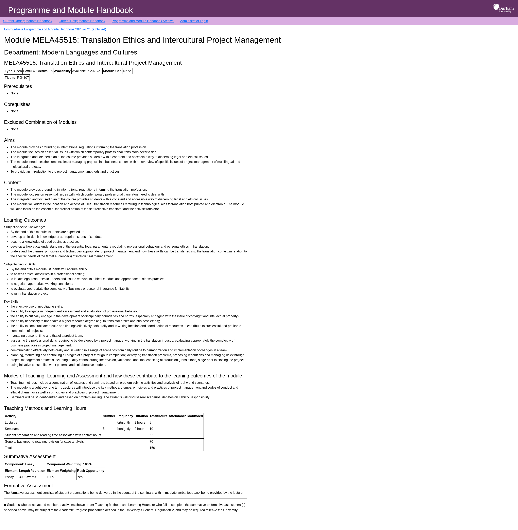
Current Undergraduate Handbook (27, 21)
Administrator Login (194, 21)
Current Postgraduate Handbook (82, 21)
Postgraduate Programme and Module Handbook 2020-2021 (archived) (55, 29)
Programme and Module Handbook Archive (143, 21)
